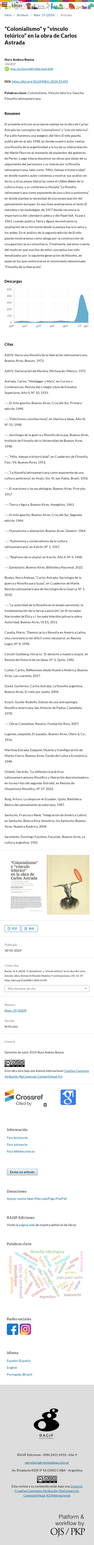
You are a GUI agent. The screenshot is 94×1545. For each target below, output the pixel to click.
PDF (14, 928)
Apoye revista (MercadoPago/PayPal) (37, 1198)
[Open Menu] (4, 4)
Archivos (22, 15)
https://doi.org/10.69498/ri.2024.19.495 (40, 81)
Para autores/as (17, 1144)
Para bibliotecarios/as (21, 1151)
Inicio (8, 15)
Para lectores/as (17, 1138)
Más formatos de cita (21, 988)
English (12, 1367)
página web (27, 1225)
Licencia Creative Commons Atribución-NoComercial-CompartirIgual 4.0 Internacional (49, 1490)
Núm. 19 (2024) (44, 15)
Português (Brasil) (19, 1374)
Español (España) (19, 1361)
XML (31, 928)
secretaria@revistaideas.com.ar (47, 1462)
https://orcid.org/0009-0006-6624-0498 (31, 69)
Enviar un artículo (22, 1172)
